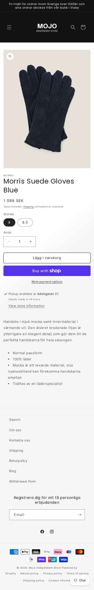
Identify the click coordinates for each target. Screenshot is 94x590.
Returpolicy (18, 461)
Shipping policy (33, 580)
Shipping (28, 206)
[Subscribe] (80, 514)
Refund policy (29, 573)
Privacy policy (52, 573)
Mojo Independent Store (45, 567)
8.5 (25, 222)
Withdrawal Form (22, 481)
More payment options (47, 281)
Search (15, 419)
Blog (12, 471)
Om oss (15, 430)
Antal (7, 232)
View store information (26, 306)
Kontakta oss (19, 440)
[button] (9, 27)
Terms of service (77, 573)
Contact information (62, 580)
